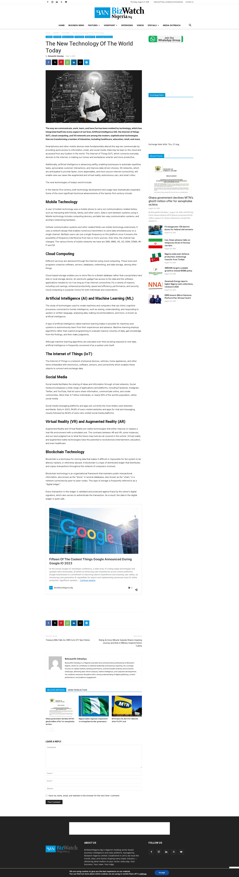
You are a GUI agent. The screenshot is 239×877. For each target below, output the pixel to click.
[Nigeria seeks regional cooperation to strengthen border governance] (94, 706)
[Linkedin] (57, 2)
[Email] (80, 62)
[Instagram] (52, 2)
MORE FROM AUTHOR (77, 690)
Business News (68, 37)
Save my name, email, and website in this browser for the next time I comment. (84, 795)
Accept (162, 872)
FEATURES (93, 25)
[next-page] (52, 730)
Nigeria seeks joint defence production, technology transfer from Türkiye (177, 257)
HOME (62, 25)
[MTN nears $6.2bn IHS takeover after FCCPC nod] (127, 706)
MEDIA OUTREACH (171, 25)
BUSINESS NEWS (76, 25)
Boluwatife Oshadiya (56, 56)
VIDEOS (140, 25)
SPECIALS (152, 25)
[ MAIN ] (56, 33)
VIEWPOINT (109, 25)
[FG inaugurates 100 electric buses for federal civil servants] (155, 230)
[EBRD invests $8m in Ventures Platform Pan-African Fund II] (155, 299)
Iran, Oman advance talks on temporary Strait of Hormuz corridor (177, 243)
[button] (190, 25)
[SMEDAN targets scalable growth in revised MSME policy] (155, 271)
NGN (165, 144)
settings (142, 874)
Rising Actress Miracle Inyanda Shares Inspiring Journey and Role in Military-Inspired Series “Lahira (120, 643)
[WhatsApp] (67, 62)
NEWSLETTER (90, 37)
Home (48, 33)
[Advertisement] (93, 603)
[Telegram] (86, 62)
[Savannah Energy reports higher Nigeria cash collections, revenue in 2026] (155, 285)
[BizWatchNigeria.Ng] (119, 13)
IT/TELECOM (79, 37)
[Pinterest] (61, 62)
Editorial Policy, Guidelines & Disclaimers (168, 2)
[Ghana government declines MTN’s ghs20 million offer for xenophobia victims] (61, 706)
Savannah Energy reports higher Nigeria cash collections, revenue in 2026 (179, 284)
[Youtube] (66, 2)
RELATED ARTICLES (56, 690)
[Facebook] (48, 2)
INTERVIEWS (127, 25)
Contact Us (189, 2)
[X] (61, 2)
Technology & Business (104, 37)
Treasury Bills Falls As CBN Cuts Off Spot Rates (68, 640)
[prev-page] (47, 730)
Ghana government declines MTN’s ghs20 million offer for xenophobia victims (60, 721)
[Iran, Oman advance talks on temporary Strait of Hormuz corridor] (155, 243)
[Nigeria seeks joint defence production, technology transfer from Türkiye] (155, 257)
